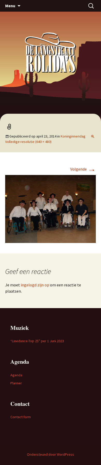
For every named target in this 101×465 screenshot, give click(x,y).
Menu (10, 5)
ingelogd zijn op (35, 284)
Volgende (83, 169)
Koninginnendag (73, 136)
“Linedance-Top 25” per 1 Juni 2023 (37, 341)
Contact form (20, 417)
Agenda (16, 375)
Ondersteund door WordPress (50, 454)
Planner (16, 383)
